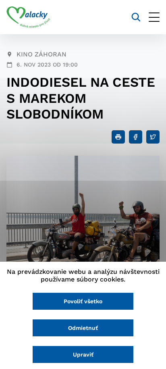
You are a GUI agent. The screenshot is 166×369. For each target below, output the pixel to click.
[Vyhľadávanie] (136, 17)
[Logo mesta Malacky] (28, 17)
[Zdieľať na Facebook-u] (135, 137)
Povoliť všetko (83, 301)
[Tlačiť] (118, 137)
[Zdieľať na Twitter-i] (153, 137)
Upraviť (83, 354)
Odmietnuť (83, 328)
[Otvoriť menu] (154, 17)
